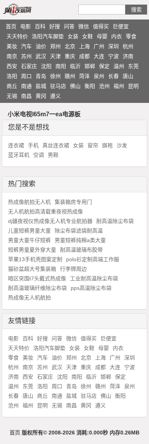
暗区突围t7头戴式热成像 (37, 278)
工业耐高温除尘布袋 (94, 278)
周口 (26, 76)
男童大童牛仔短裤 (29, 240)
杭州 (128, 46)
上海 (84, 46)
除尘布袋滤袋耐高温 (79, 231)
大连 (99, 56)
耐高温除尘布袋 (115, 221)
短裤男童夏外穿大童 (32, 250)
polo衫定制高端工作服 (92, 259)
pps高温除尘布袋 (91, 288)
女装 (73, 36)
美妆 (11, 46)
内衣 (116, 36)
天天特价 (17, 36)
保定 (104, 66)
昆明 (133, 86)
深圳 (113, 46)
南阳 (60, 66)
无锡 (11, 96)
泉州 (99, 76)
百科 (40, 26)
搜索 (136, 10)
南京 (11, 56)
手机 (33, 145)
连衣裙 (16, 145)
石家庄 (29, 66)
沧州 (104, 86)
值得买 (101, 26)
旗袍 (107, 145)
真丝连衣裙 (55, 145)
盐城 (41, 86)
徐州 (55, 76)
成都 (84, 56)
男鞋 (53, 155)
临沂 (75, 66)
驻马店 (58, 86)
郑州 (55, 46)
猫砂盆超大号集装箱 (32, 269)
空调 (38, 155)
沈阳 (46, 66)
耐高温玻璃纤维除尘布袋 (37, 288)
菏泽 (84, 76)
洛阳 (11, 76)
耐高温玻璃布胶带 (81, 250)
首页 (11, 26)
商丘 (11, 86)
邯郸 (89, 66)
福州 (118, 86)
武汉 (41, 56)
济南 (128, 56)
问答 (69, 26)
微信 (83, 26)
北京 (70, 46)
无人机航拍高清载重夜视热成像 (45, 211)
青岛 (41, 76)
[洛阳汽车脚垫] (26, 9)
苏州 (26, 56)
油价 (41, 46)
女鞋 (87, 36)
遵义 (55, 96)
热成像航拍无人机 (29, 202)
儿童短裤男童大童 (29, 231)
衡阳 (89, 86)
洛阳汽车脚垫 (48, 36)
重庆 (70, 56)
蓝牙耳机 (18, 155)
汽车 (26, 46)
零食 (131, 36)
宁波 (113, 56)
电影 (25, 26)
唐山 (128, 76)
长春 (113, 76)
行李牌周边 (73, 269)
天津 (55, 56)
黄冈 (41, 96)
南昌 (26, 96)
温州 (118, 66)
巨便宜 (121, 26)
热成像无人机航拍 (29, 297)
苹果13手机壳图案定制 (35, 259)
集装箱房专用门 (73, 202)
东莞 (133, 66)
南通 (26, 86)
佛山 (75, 86)
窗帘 (92, 145)
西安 (11, 66)
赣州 (70, 76)
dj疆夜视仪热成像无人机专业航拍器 (50, 221)
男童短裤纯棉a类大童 (80, 240)
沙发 (122, 145)
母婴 (102, 36)
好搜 (54, 26)
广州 (99, 46)
